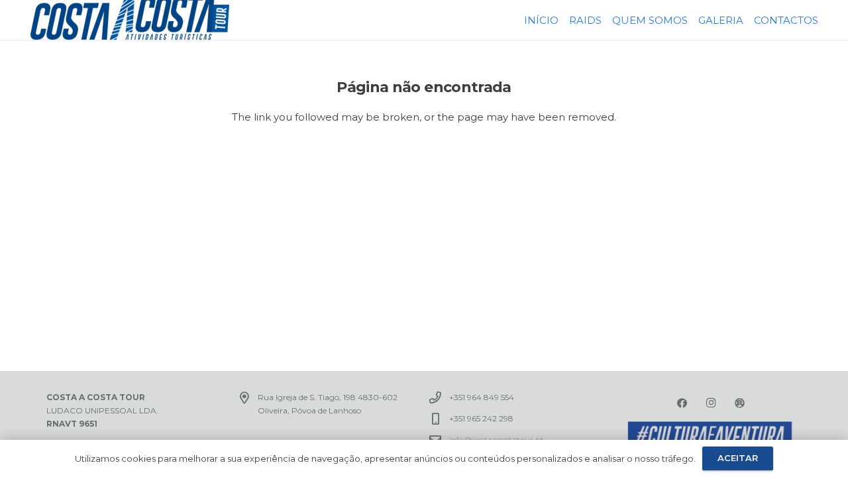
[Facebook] (682, 403)
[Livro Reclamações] (740, 403)
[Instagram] (710, 403)
